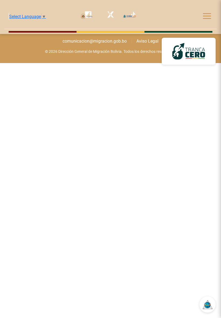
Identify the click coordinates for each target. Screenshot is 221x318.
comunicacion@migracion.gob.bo (95, 41)
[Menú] (207, 16)
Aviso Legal (147, 41)
